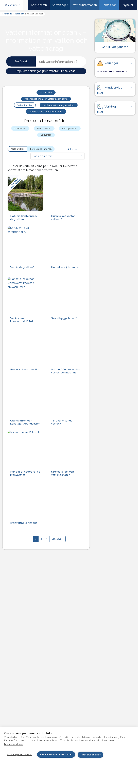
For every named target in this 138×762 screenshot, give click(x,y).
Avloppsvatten (69, 128)
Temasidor (109, 5)
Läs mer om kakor (13, 744)
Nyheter (128, 5)
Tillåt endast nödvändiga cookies (56, 754)
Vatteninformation (85, 5)
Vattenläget (60, 5)
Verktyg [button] (110, 106)
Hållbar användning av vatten (58, 105)
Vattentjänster (25, 105)
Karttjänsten (39, 5)
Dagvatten (46, 135)
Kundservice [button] (113, 87)
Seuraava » (57, 539)
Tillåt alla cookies (90, 754)
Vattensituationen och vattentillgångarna (46, 99)
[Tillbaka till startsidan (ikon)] (25, 5)
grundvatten (51, 71)
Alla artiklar (46, 92)
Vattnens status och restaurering (46, 111)
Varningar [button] (111, 63)
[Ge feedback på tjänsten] (115, 132)
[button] (57, 156)
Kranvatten (20, 128)
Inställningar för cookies (19, 754)
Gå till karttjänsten (115, 47)
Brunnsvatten (44, 128)
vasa (72, 71)
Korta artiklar (17, 149)
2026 (64, 71)
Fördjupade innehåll (41, 149)
